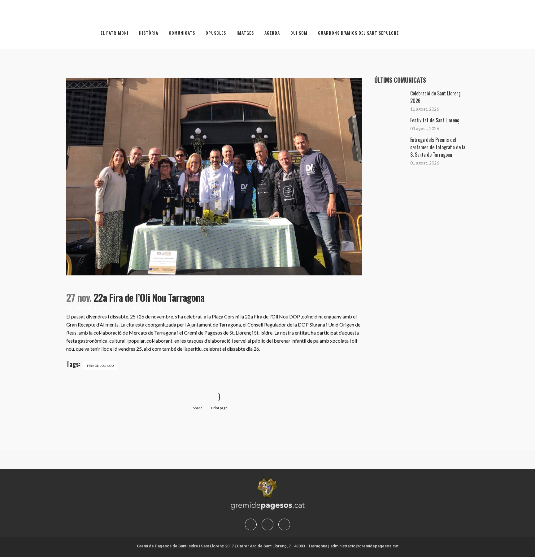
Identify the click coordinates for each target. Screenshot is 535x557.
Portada (131, 308)
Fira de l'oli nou (100, 365)
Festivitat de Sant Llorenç (434, 120)
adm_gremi (154, 308)
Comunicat (112, 308)
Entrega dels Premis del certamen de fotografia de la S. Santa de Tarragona (437, 147)
